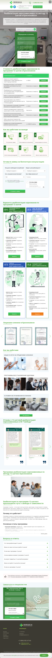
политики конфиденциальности (25, 47)
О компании (22, 631)
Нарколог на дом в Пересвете (37, 576)
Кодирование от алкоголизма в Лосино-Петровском (36, 575)
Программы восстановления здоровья (19, 375)
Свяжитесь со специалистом (25, 29)
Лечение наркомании (5, 635)
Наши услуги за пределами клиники (18, 355)
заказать (43, 80)
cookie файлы (14, 655)
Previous (2, 336)
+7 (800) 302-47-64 (38, 2)
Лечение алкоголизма (6, 632)
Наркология (5, 638)
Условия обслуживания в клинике (17, 396)
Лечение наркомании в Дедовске (18, 576)
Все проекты (26, 415)
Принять (44, 655)
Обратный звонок (38, 6)
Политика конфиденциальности (24, 634)
